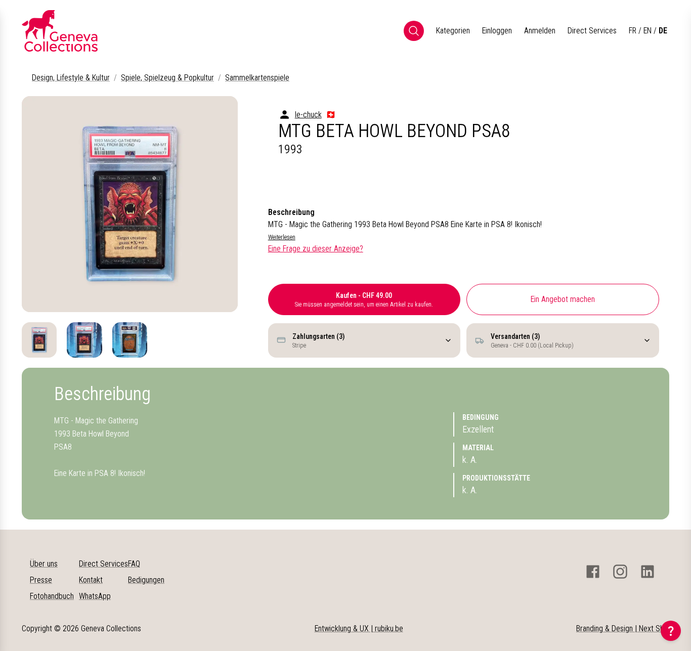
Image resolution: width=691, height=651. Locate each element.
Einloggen (497, 30)
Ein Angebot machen (563, 299)
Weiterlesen (281, 237)
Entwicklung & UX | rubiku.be (359, 628)
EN (647, 30)
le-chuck (308, 114)
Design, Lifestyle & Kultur (71, 77)
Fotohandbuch (52, 596)
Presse (41, 580)
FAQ (134, 564)
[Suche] (414, 31)
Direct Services (592, 30)
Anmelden (539, 30)
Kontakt (91, 580)
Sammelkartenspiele (257, 77)
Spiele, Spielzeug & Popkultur (167, 77)
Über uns (44, 564)
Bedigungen (146, 580)
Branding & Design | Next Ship (622, 628)
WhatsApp (95, 596)
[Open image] (130, 204)
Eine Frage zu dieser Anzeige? (315, 248)
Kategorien (453, 30)
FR (632, 30)
